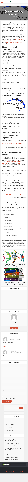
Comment (4, 366)
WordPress (24, 469)
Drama (11, 172)
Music (18, 163)
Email (3, 385)
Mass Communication (11, 161)
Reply (4, 346)
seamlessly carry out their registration (14, 42)
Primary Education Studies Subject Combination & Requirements (14, 303)
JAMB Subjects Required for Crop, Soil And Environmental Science (13, 291)
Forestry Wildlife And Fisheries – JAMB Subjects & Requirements (12, 297)
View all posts (14, 328)
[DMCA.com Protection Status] (7, 464)
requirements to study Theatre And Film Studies (12, 143)
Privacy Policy (11, 471)
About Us (17, 471)
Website (4, 390)
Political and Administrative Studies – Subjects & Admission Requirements (13, 306)
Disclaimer (6, 471)
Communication (16, 172)
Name (4, 379)
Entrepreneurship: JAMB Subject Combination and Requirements (13, 294)
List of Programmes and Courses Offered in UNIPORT (13, 300)
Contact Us (22, 471)
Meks (15, 469)
